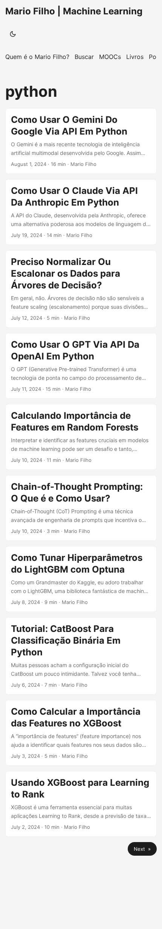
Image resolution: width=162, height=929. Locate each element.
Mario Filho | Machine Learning (73, 11)
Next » (142, 849)
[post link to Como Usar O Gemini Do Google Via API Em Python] (81, 140)
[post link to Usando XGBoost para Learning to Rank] (81, 803)
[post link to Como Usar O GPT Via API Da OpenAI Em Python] (81, 365)
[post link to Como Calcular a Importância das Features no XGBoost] (81, 732)
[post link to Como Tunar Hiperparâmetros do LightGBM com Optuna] (81, 579)
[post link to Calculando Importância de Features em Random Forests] (81, 436)
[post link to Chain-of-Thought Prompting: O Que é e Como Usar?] (81, 507)
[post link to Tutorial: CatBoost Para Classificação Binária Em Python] (81, 656)
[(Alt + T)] (12, 34)
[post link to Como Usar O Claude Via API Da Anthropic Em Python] (81, 212)
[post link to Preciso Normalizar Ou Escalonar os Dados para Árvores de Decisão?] (81, 289)
